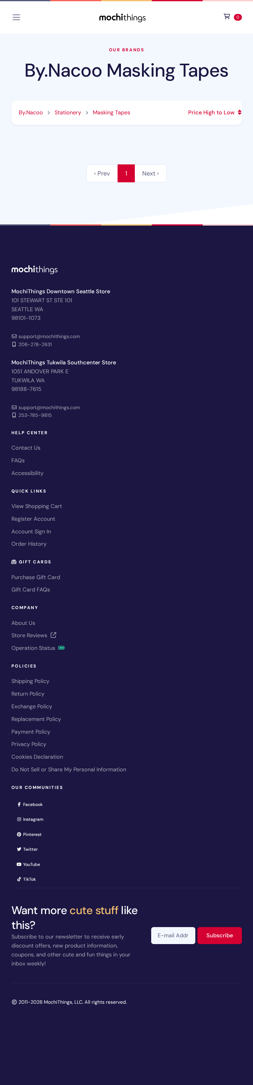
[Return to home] (122, 17)
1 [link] (126, 173)
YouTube (33, 864)
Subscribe (224, 935)
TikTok (31, 879)
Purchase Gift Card (35, 577)
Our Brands (126, 50)
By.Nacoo (31, 112)
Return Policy (27, 693)
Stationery (68, 112)
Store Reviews (30, 635)
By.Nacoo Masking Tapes (126, 70)
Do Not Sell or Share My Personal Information (68, 769)
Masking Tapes (111, 112)
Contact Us (25, 447)
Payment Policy (30, 731)
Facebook (35, 804)
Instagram (35, 819)
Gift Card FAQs (30, 589)
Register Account (33, 519)
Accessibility (27, 473)
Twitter (32, 849)
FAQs (18, 460)
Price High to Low (212, 112)
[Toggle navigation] (16, 17)
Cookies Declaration (37, 757)
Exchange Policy (31, 706)
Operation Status (34, 648)
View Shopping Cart (36, 506)
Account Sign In (31, 531)
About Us (23, 623)
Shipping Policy (30, 681)
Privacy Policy (28, 744)
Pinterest (34, 834)
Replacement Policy (36, 719)
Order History (29, 544)
